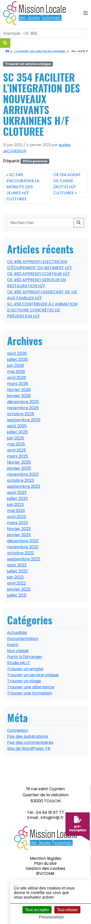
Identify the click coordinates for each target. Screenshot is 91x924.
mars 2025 (17, 456)
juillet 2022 (17, 571)
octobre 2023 (20, 480)
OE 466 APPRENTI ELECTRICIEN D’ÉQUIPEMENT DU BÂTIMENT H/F (39, 265)
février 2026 (19, 390)
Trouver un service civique (39, 50)
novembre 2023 (22, 474)
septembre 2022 (23, 559)
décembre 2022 (23, 541)
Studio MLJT (18, 663)
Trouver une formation (29, 693)
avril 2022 (16, 583)
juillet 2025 (17, 432)
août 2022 (17, 565)
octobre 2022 (20, 553)
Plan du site (45, 863)
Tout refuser (67, 910)
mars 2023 (17, 523)
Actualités (17, 632)
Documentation (22, 639)
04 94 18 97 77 (50, 812)
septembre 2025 (23, 420)
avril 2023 (16, 517)
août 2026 (17, 353)
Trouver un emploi (25, 669)
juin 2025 (15, 438)
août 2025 (17, 426)
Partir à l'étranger (24, 657)
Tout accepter (37, 910)
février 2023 (19, 529)
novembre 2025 (23, 408)
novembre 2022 (22, 547)
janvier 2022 (19, 589)
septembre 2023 (23, 486)
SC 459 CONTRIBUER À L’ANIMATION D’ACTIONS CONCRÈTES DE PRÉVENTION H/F (42, 310)
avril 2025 (16, 450)
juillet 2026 (17, 359)
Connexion (17, 730)
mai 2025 (16, 444)
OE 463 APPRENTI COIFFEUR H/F (38, 274)
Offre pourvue (34, 161)
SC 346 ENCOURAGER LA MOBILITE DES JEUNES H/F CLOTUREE (22, 187)
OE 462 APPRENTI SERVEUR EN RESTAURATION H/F (36, 283)
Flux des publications (27, 736)
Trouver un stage (24, 681)
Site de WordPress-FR (28, 748)
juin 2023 (15, 504)
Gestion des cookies (45, 868)
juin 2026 (15, 365)
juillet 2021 (17, 595)
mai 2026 (16, 371)
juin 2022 (15, 577)
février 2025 (19, 462)
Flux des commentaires (30, 742)
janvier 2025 (19, 468)
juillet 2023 (17, 498)
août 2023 (17, 492)
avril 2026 (16, 377)
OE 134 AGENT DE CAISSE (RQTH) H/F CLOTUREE (67, 184)
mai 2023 (16, 511)
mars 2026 (17, 384)
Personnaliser (51, 917)
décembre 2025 (23, 402)
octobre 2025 (20, 414)
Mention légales (45, 858)
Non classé (18, 651)
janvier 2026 (19, 396)
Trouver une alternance (30, 687)
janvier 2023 (19, 535)
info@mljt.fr (52, 817)
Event (12, 645)
